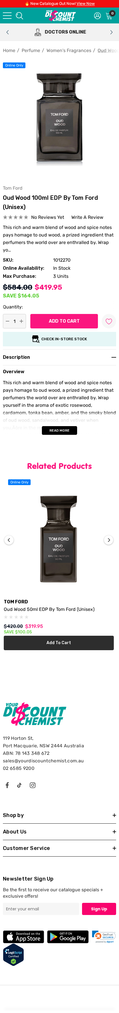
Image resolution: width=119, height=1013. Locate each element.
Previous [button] (9, 540)
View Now (86, 3)
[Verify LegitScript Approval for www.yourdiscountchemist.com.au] (13, 954)
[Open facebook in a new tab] (7, 785)
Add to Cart (59, 642)
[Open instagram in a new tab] (32, 785)
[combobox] (19, 15)
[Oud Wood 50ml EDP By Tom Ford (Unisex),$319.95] (59, 539)
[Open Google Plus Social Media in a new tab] (19, 785)
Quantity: (13, 307)
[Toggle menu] (7, 15)
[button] (104, 936)
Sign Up (99, 909)
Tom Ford (13, 188)
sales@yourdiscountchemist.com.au (43, 761)
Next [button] (108, 540)
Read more (59, 430)
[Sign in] (97, 15)
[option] (59, 32)
